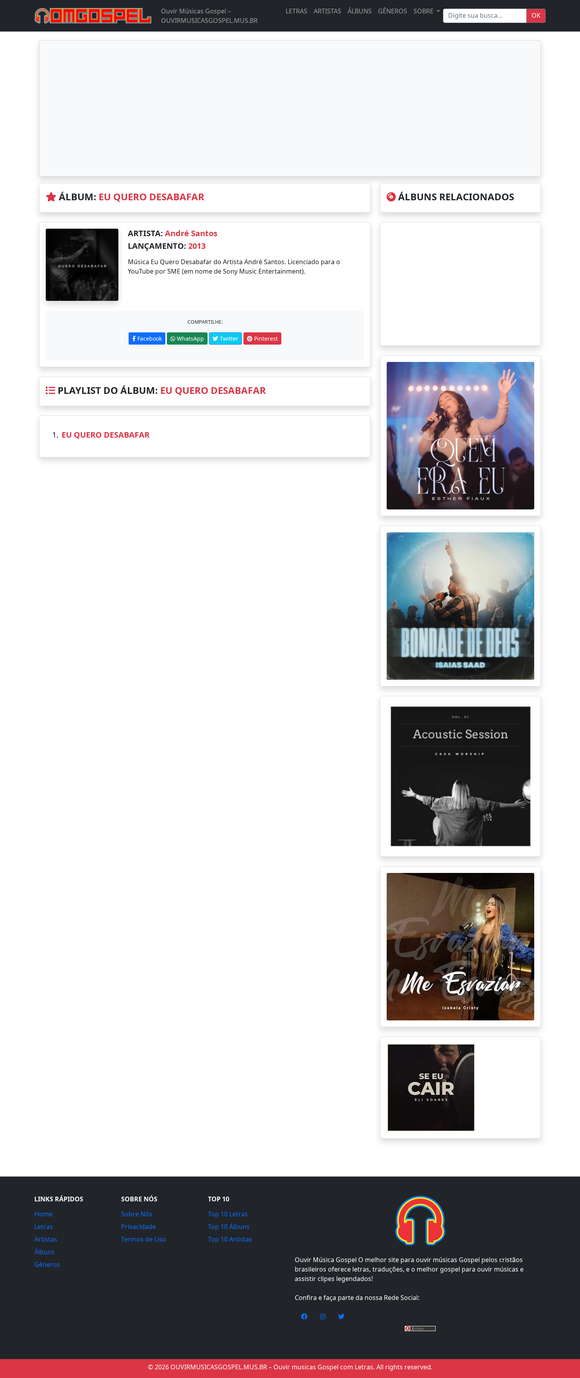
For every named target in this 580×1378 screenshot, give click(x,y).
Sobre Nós (136, 1214)
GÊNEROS (392, 11)
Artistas (45, 1239)
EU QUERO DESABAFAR (151, 196)
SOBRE (424, 11)
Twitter (228, 338)
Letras (43, 1226)
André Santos (191, 233)
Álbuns (44, 1251)
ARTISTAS (327, 11)
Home (43, 1214)
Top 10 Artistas (230, 1239)
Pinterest (265, 338)
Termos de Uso (143, 1239)
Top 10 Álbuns (229, 1226)
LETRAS (296, 11)
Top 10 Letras (228, 1214)
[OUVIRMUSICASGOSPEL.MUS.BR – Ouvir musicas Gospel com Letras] (93, 16)
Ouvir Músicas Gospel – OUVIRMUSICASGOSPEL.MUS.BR (209, 16)
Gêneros (47, 1264)
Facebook (149, 338)
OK (536, 15)
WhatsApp (189, 338)
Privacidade (138, 1226)
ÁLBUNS (360, 11)
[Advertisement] (290, 108)
